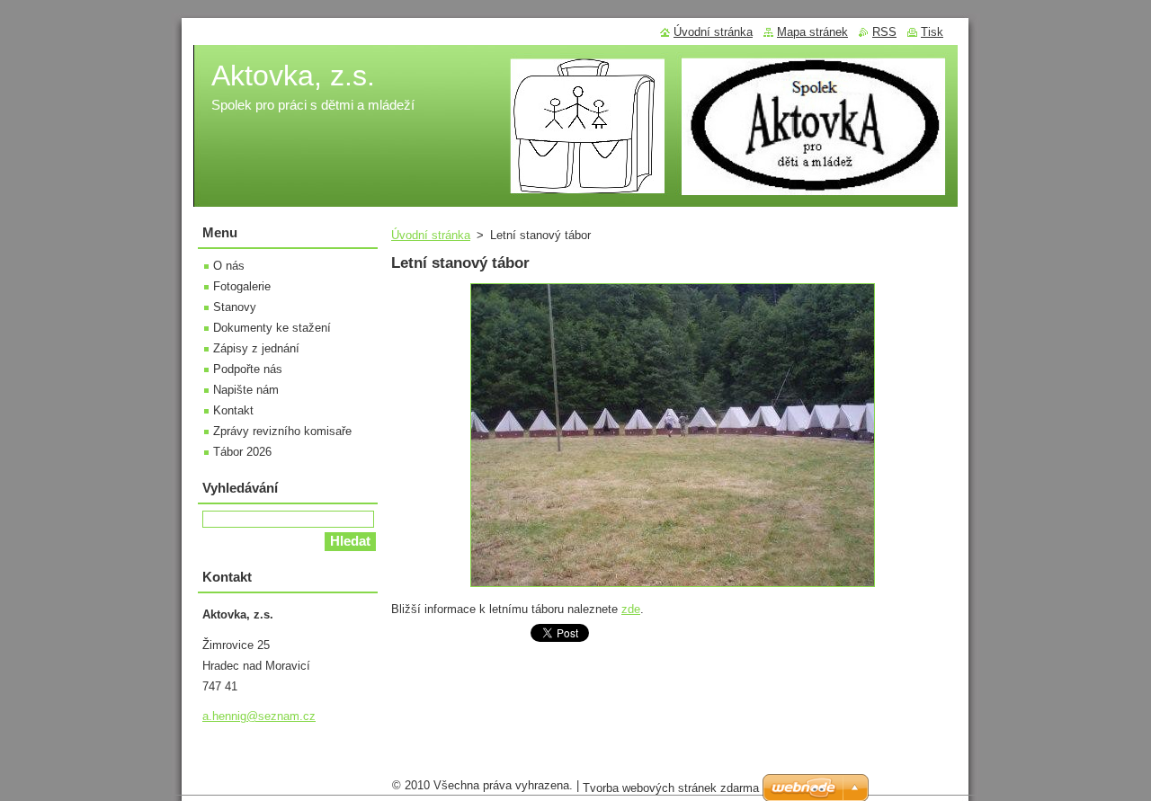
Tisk (932, 32)
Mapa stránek (812, 32)
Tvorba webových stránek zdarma (671, 788)
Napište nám (246, 389)
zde (630, 609)
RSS (884, 32)
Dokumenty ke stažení (272, 327)
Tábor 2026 (242, 451)
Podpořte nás (247, 369)
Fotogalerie (242, 286)
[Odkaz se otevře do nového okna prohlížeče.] (672, 587)
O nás (229, 265)
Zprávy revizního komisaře (282, 431)
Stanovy (234, 307)
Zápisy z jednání (256, 348)
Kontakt (233, 410)
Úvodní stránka (430, 235)
